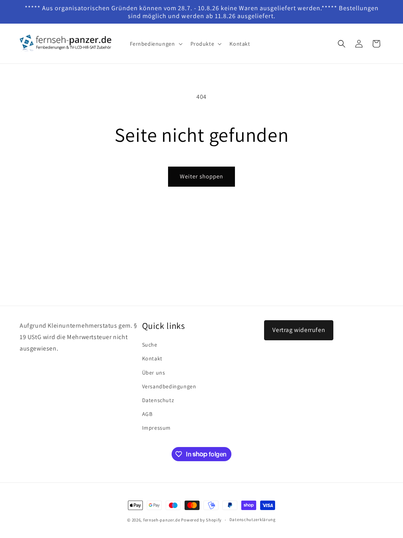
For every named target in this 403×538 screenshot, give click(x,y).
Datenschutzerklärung (252, 519)
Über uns (153, 372)
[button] (155, 43)
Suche (149, 344)
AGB (147, 413)
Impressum (156, 427)
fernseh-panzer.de (161, 520)
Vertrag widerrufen (298, 330)
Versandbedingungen (169, 386)
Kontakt (152, 358)
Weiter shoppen (201, 176)
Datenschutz (158, 400)
